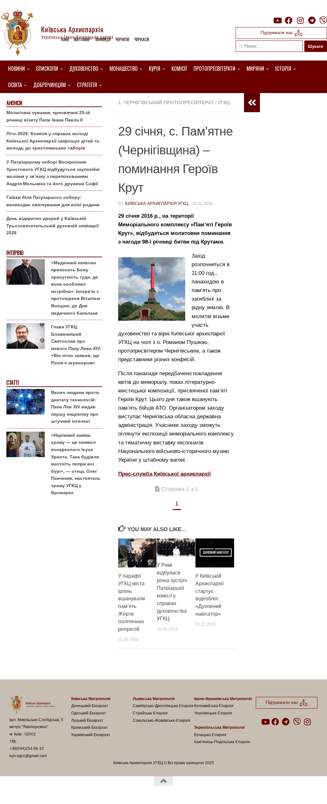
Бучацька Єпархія (210, 735)
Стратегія (87, 85)
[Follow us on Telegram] (312, 20)
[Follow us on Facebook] (289, 20)
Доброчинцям (49, 85)
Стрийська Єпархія (150, 713)
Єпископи (47, 68)
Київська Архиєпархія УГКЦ (156, 203)
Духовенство (83, 68)
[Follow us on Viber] (323, 20)
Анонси (14, 103)
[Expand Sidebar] (252, 102)
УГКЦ (224, 102)
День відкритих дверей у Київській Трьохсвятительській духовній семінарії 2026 (52, 225)
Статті (12, 382)
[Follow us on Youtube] (277, 20)
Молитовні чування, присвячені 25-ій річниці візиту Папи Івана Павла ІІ (48, 116)
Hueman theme (84, 791)
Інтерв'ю (14, 253)
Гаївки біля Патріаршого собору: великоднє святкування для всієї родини (53, 201)
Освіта (15, 85)
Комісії (179, 68)
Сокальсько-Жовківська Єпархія (161, 720)
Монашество (124, 68)
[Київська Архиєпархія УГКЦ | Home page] (62, 33)
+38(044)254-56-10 (27, 748)
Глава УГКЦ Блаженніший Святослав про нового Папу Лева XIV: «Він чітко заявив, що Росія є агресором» (76, 344)
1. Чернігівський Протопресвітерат (166, 102)
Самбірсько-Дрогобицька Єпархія (163, 706)
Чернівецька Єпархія (213, 713)
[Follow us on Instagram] (300, 20)
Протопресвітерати (214, 68)
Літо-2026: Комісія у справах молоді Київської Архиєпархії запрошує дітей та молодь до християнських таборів (52, 140)
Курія (154, 68)
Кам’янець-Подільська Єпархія (222, 742)
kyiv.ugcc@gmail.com (28, 756)
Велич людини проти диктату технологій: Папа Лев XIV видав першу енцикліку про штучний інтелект (75, 407)
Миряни (255, 68)
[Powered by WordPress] (33, 791)
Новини (16, 68)
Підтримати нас (277, 32)
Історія (283, 68)
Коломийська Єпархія (213, 706)
